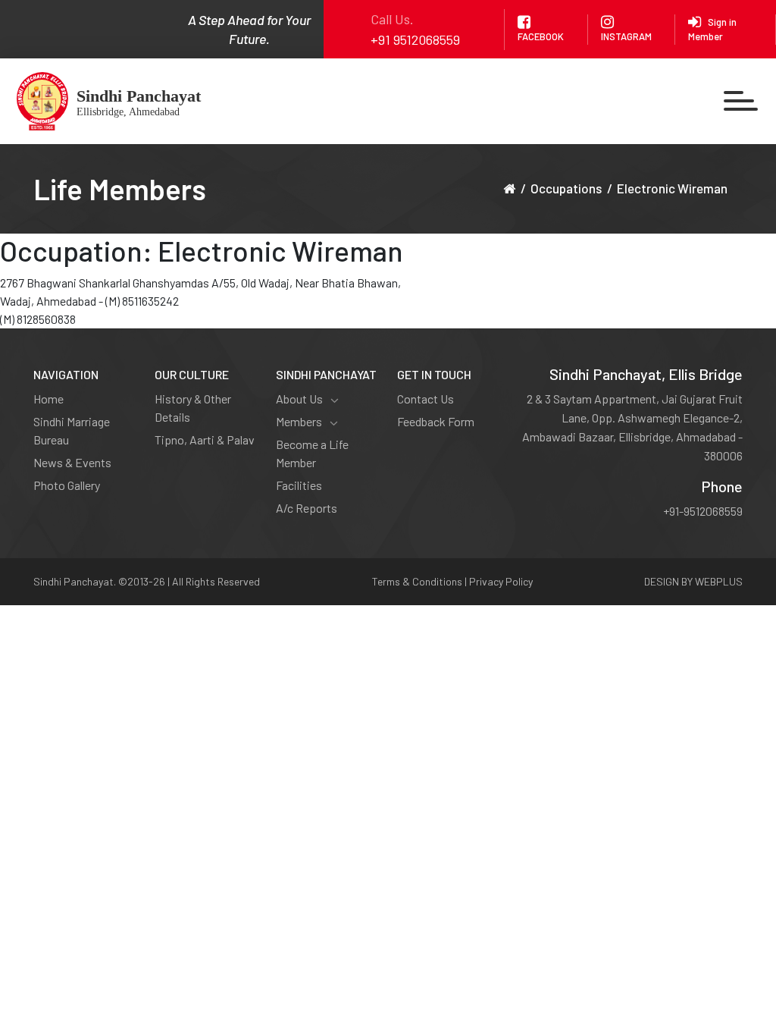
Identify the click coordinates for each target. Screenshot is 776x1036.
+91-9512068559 (703, 511)
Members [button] (299, 421)
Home (48, 398)
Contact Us (425, 398)
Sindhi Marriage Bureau (71, 430)
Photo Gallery (66, 485)
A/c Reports (306, 508)
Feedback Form (435, 421)
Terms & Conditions (417, 581)
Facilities (299, 485)
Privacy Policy (501, 581)
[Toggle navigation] (741, 101)
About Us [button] (299, 398)
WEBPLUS (719, 581)
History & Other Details (193, 407)
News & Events (72, 462)
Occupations (566, 188)
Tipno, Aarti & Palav (205, 439)
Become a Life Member (312, 453)
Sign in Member (712, 29)
